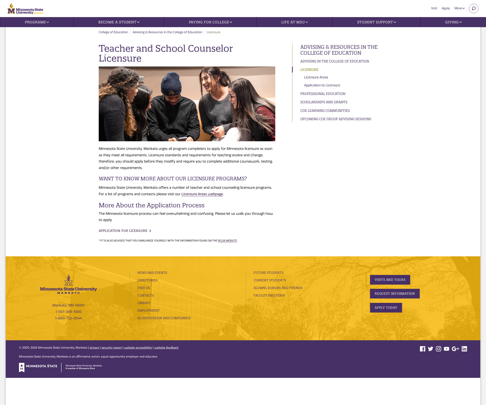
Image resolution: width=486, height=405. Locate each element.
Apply (446, 8)
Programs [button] (35, 22)
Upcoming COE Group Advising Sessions (335, 119)
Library (143, 303)
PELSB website (227, 240)
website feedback (166, 347)
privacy (94, 347)
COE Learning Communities (325, 111)
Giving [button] (451, 22)
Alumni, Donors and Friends (278, 288)
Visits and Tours (390, 280)
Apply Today (386, 307)
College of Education (113, 32)
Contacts (145, 295)
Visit (434, 8)
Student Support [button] (375, 22)
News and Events (152, 273)
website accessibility (138, 347)
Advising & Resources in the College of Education (167, 32)
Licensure (309, 70)
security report (112, 347)
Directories (147, 280)
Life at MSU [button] (293, 22)
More (458, 8)
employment (148, 310)
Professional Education (322, 94)
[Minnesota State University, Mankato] (69, 284)
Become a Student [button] (117, 22)
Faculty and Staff (269, 295)
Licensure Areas (316, 77)
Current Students (270, 280)
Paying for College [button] (209, 22)
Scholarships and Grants (323, 102)
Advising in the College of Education (334, 61)
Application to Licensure (322, 85)
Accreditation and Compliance (164, 318)
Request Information (395, 293)
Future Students (268, 273)
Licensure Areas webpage (202, 194)
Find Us (143, 288)
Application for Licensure (123, 231)
